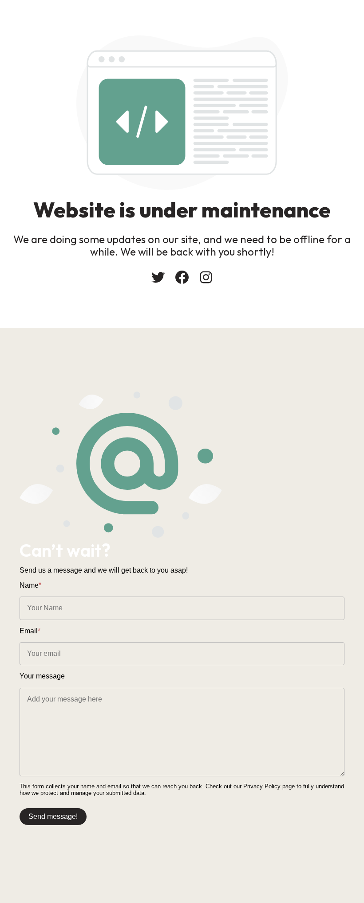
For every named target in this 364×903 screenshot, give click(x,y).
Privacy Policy (262, 786)
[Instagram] (206, 277)
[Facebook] (182, 277)
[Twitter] (158, 277)
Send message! (53, 816)
